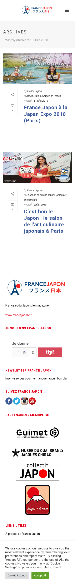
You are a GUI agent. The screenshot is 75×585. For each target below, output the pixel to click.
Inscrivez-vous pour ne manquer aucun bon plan (36, 378)
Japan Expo (32, 96)
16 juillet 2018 (40, 100)
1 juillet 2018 (39, 204)
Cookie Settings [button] (17, 575)
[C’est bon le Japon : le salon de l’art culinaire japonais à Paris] (37, 167)
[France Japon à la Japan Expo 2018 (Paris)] (37, 68)
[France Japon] (37, 9)
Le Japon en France (50, 96)
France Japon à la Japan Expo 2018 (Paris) (46, 114)
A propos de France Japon (22, 533)
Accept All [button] (40, 575)
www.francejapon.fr (18, 315)
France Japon (34, 91)
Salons (51, 195)
